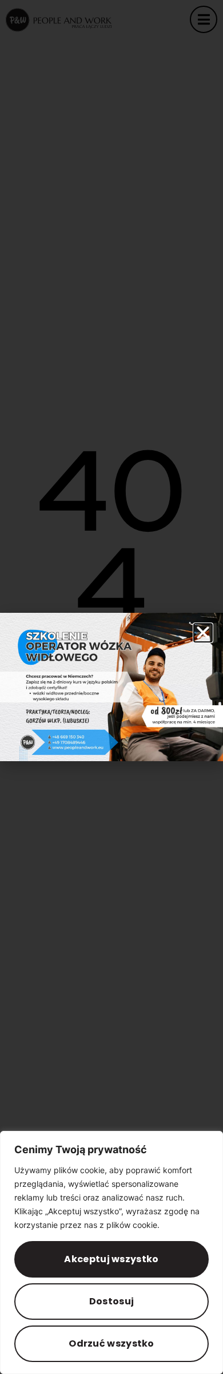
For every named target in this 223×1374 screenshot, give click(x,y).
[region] (111, 1252)
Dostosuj (111, 1301)
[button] (203, 632)
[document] (111, 687)
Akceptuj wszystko (111, 1259)
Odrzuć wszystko (111, 1343)
